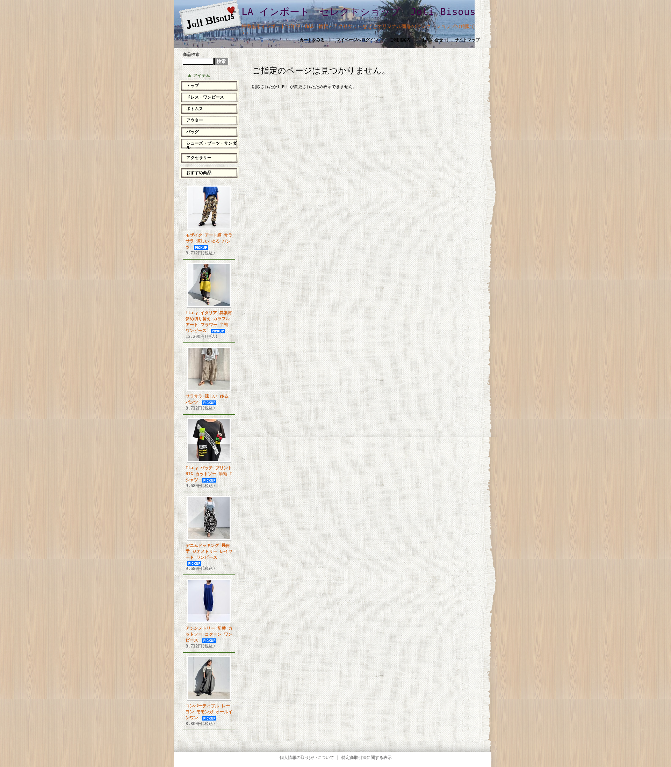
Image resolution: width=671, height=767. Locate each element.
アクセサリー (198, 157)
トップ (192, 85)
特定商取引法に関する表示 (366, 757)
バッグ (192, 131)
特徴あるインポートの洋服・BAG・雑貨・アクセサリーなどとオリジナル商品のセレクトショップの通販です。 (358, 28)
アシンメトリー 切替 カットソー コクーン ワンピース (209, 634)
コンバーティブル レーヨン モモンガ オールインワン (209, 711)
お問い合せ (432, 39)
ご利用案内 (400, 39)
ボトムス (194, 108)
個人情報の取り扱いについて (307, 757)
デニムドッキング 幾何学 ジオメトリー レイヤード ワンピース (209, 551)
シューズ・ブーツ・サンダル (211, 145)
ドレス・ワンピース (205, 97)
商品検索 (191, 54)
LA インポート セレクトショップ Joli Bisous (358, 11)
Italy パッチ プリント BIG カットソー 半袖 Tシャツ (209, 473)
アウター (194, 120)
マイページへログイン (357, 39)
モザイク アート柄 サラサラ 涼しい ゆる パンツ (209, 241)
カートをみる (312, 39)
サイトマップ (467, 39)
